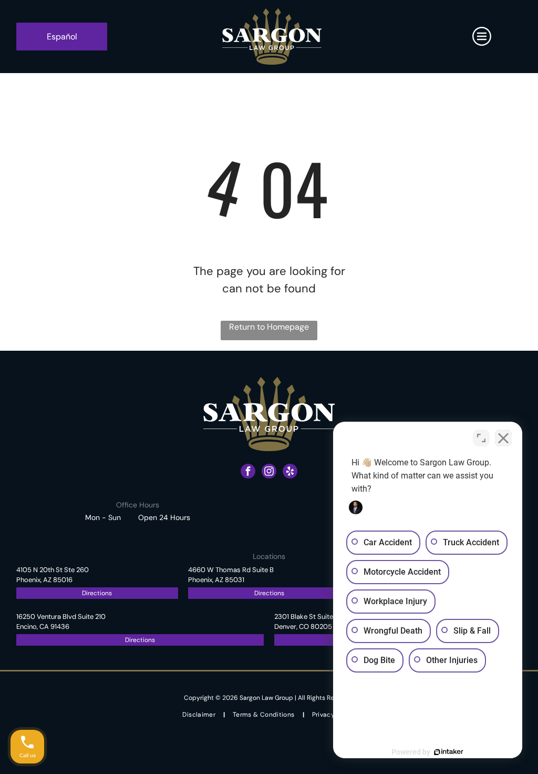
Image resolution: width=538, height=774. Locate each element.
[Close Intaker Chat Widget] (503, 438)
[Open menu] (481, 36)
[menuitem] (199, 714)
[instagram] (269, 472)
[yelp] (290, 472)
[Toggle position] (481, 438)
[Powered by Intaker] (448, 752)
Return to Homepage (269, 326)
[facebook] (248, 472)
